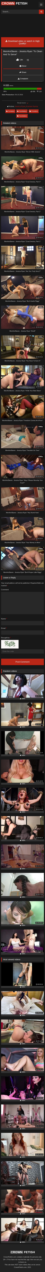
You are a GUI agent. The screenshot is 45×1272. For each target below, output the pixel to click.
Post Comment (22, 662)
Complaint (24, 79)
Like (21, 60)
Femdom (11, 111)
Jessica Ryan (20, 106)
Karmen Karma (32, 106)
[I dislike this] (28, 60)
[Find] (41, 12)
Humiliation (23, 111)
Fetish (14, 3)
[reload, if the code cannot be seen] (10, 648)
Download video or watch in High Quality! (23, 42)
